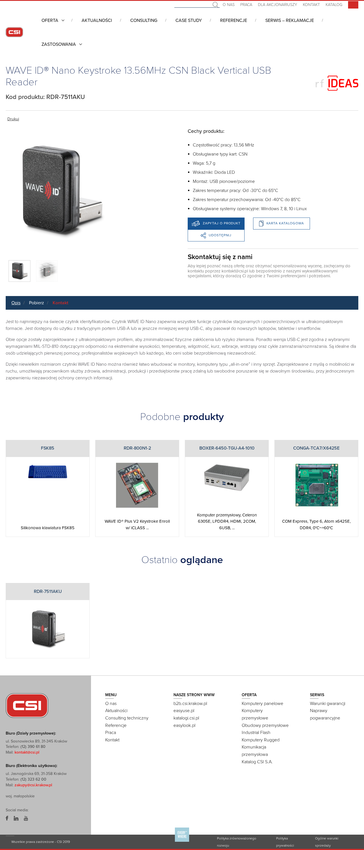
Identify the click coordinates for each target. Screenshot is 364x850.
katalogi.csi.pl (186, 718)
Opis (15, 303)
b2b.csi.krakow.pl (190, 703)
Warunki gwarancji (327, 703)
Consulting (143, 20)
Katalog (334, 4)
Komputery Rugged (261, 740)
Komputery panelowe (262, 703)
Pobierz (36, 303)
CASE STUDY (188, 20)
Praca (246, 4)
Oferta (50, 20)
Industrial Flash (256, 732)
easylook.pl (184, 725)
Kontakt (311, 4)
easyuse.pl (183, 710)
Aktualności (97, 20)
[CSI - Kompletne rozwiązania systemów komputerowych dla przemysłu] (27, 705)
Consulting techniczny (126, 718)
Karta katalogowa (285, 223)
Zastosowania (59, 44)
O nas (229, 4)
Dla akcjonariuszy (277, 4)
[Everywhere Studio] (182, 841)
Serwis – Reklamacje (289, 20)
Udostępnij (220, 235)
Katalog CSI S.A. (257, 762)
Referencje (233, 20)
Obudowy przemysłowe (265, 725)
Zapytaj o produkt (222, 223)
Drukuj (13, 119)
